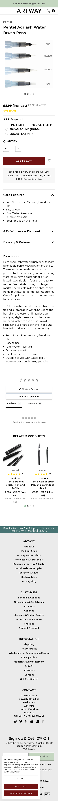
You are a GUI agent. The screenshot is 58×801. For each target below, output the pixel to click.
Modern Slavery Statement (29, 661)
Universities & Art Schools (29, 602)
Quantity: (10, 141)
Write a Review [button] (30, 389)
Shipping (29, 644)
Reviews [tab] (11, 403)
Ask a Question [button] (30, 396)
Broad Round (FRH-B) (24, 129)
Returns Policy (29, 648)
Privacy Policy (29, 657)
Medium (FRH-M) (42, 124)
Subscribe (41, 756)
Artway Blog (29, 581)
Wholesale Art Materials (29, 559)
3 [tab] (30, 94)
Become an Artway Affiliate (29, 564)
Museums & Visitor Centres (29, 615)
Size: (13, 119)
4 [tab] (33, 94)
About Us (29, 546)
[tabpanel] (29, 64)
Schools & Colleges (29, 597)
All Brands (29, 670)
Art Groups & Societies (29, 619)
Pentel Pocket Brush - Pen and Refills (15, 485)
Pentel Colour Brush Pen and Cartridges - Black (43, 485)
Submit (15, 794)
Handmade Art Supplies (29, 568)
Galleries (29, 610)
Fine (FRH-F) (17, 124)
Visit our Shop (29, 551)
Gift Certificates (29, 679)
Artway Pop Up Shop (29, 555)
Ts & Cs (29, 666)
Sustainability (29, 577)
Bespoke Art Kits (29, 572)
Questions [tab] (32, 403)
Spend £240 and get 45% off (29, 3)
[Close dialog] (55, 779)
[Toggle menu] (4, 12)
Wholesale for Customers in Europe (29, 653)
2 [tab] (28, 94)
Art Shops (29, 606)
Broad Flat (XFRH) (22, 133)
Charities (29, 623)
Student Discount (29, 628)
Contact (29, 674)
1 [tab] (25, 94)
